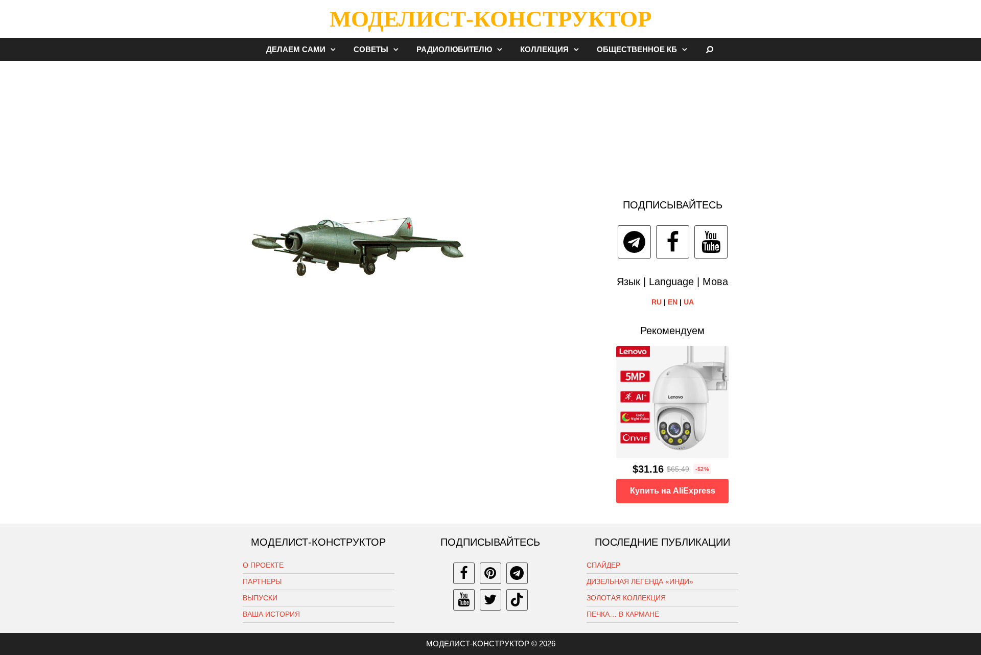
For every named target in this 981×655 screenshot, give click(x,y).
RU (656, 302)
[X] (490, 600)
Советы (371, 49)
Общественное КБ (637, 49)
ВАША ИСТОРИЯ (271, 614)
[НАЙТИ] (709, 49)
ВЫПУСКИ (260, 598)
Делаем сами (295, 49)
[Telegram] (634, 242)
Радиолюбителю (454, 49)
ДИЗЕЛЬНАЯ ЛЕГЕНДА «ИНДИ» (640, 581)
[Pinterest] (490, 573)
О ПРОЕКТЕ (263, 565)
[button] (335, 49)
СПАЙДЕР (603, 565)
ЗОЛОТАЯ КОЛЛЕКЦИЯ (626, 598)
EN (673, 302)
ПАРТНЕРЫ (262, 581)
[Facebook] (672, 242)
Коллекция (544, 49)
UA (689, 302)
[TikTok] (517, 600)
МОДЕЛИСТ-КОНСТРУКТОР (490, 19)
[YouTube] (711, 242)
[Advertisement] (490, 125)
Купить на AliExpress (672, 490)
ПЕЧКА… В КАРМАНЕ (623, 614)
